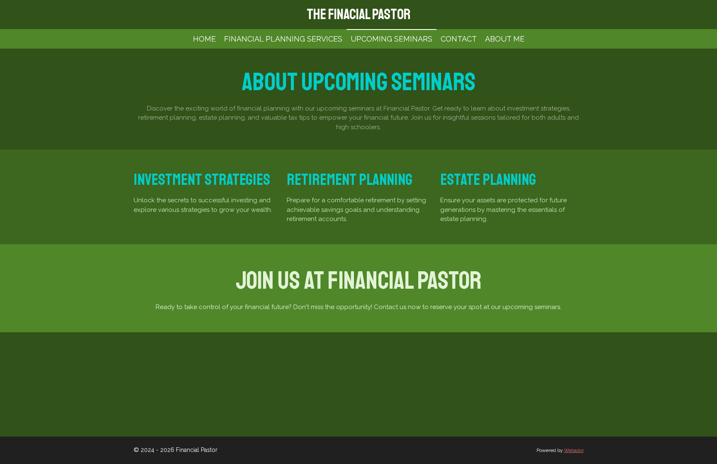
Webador (574, 450)
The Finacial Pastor (358, 14)
